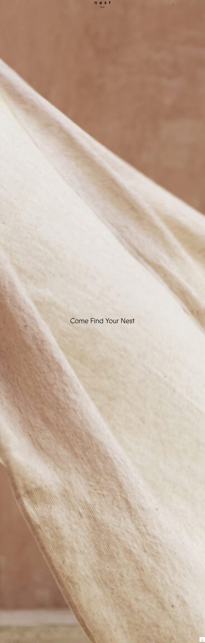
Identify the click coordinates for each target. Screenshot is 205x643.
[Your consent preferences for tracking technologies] (202, 640)
